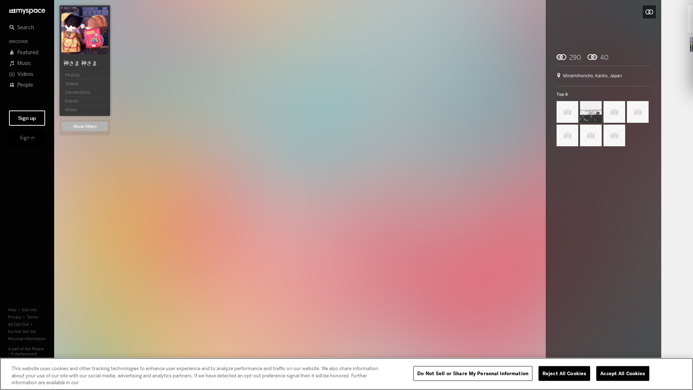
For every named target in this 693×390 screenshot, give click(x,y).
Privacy (15, 317)
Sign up (27, 118)
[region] (346, 374)
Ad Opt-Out (18, 324)
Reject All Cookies (564, 373)
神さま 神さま (80, 62)
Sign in (27, 137)
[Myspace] (27, 9)
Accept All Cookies (622, 373)
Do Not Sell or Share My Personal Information (472, 373)
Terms (32, 317)
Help (12, 309)
